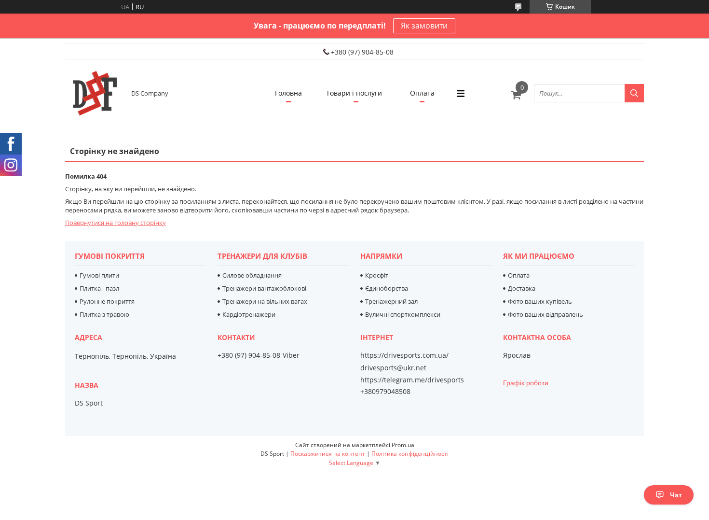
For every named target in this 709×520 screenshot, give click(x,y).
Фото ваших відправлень (545, 314)
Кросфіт (376, 275)
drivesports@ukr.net (393, 368)
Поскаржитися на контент (327, 454)
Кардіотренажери (248, 314)
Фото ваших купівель (540, 301)
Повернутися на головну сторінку (115, 222)
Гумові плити (99, 275)
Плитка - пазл (99, 288)
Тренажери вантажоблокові (264, 288)
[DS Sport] (94, 93)
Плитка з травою (104, 314)
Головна (288, 93)
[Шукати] (634, 93)
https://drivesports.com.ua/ (404, 355)
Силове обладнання (252, 275)
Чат (676, 495)
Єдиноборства (386, 288)
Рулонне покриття (107, 301)
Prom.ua (403, 445)
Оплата (422, 93)
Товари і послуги (354, 93)
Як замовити (424, 25)
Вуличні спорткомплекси (402, 314)
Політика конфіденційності (410, 454)
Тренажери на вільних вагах (264, 301)
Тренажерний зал (391, 301)
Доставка (521, 288)
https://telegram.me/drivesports (412, 379)
